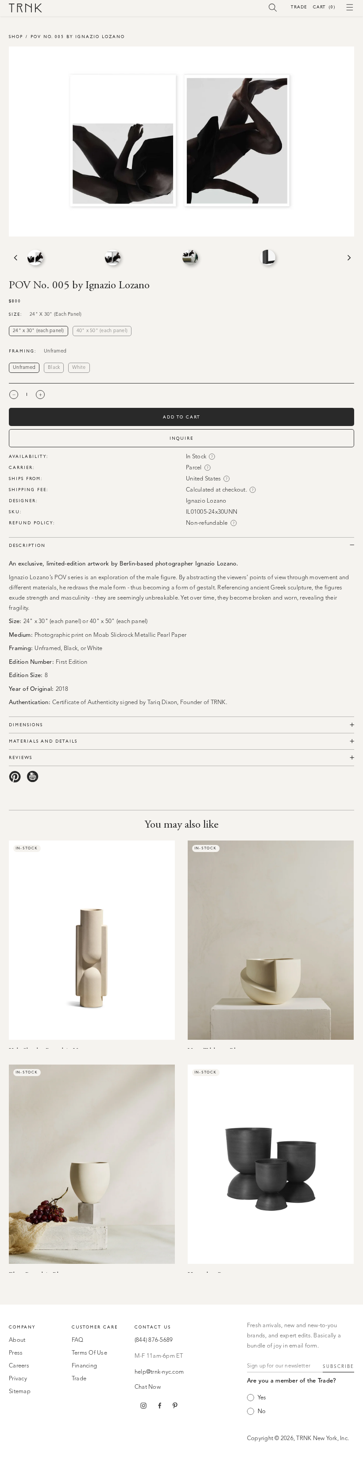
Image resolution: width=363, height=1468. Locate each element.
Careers (19, 1366)
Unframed (24, 367)
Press (16, 1353)
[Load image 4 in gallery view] (267, 257)
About (17, 1340)
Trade (299, 6)
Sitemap (20, 1391)
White (78, 367)
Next (348, 257)
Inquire (181, 438)
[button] (272, 7)
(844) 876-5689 (154, 1340)
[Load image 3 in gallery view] (190, 257)
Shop (16, 36)
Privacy (18, 1379)
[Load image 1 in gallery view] (35, 257)
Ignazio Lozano (206, 501)
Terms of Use (89, 1353)
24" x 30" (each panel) (38, 331)
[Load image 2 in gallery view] (112, 257)
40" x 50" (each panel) (102, 331)
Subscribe (338, 1366)
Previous (14, 257)
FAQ (78, 1340)
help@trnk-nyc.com (159, 1372)
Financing (84, 1366)
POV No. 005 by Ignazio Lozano (78, 36)
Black (54, 367)
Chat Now (148, 1387)
